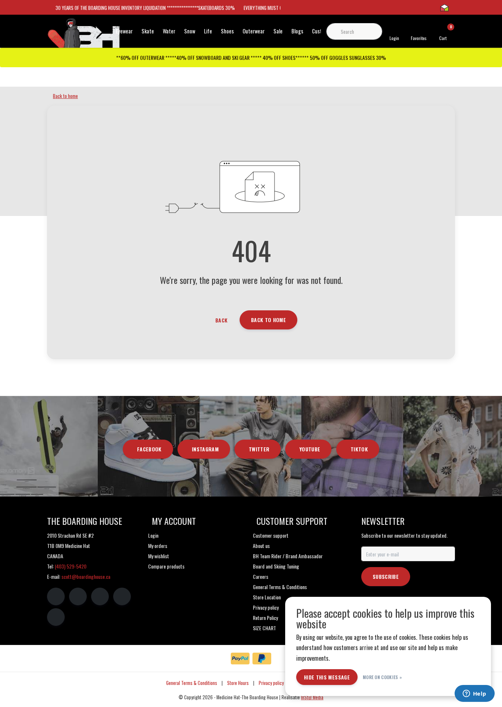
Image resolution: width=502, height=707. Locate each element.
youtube (310, 449)
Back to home (268, 320)
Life (208, 31)
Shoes (227, 31)
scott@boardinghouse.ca (85, 576)
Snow (189, 31)
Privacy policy (271, 682)
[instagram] (78, 596)
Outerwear (254, 31)
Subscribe (386, 576)
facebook (149, 449)
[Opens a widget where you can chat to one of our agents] (474, 694)
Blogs (297, 31)
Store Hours (238, 682)
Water (169, 31)
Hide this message (327, 677)
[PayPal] (240, 658)
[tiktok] (56, 617)
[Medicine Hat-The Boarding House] (84, 36)
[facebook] (56, 596)
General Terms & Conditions (191, 682)
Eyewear (124, 31)
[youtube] (122, 596)
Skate (147, 31)
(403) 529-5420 (70, 566)
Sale (278, 31)
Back (221, 320)
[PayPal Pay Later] (261, 658)
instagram (205, 449)
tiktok (359, 449)
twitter (259, 449)
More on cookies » (382, 677)
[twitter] (100, 596)
